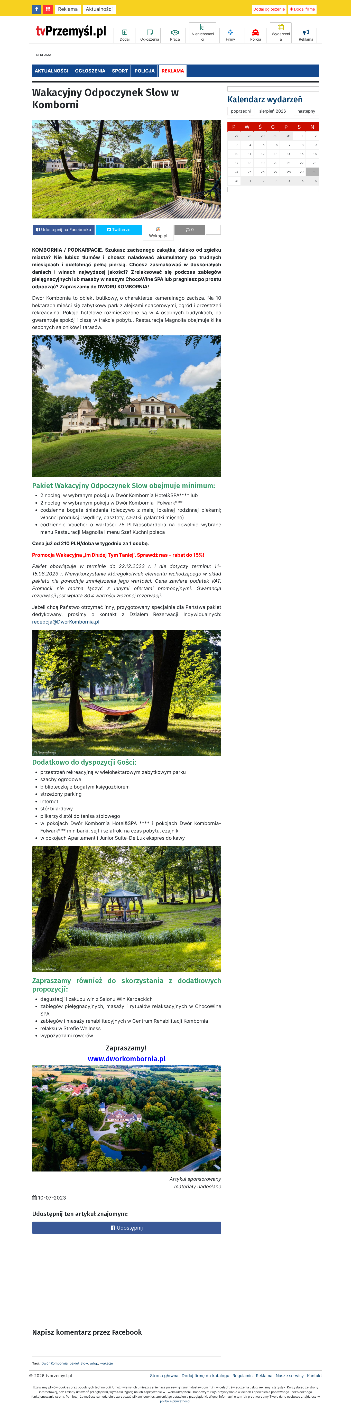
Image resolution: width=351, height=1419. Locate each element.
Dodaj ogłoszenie (269, 9)
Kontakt (314, 1375)
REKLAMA (173, 71)
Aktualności (99, 9)
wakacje (106, 1363)
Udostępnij (129, 1228)
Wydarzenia (281, 36)
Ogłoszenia (149, 39)
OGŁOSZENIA (90, 71)
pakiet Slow (79, 1363)
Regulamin (243, 1375)
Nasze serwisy (290, 1375)
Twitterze (120, 229)
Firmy (230, 39)
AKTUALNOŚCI (51, 71)
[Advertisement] (77, 1280)
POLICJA (145, 71)
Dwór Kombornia (54, 1363)
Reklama (68, 9)
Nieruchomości (203, 36)
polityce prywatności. (175, 1401)
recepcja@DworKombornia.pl (65, 622)
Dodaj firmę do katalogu (205, 1375)
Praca (175, 39)
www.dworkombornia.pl (126, 1059)
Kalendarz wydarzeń (265, 99)
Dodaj (125, 39)
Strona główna (164, 1375)
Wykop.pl (158, 235)
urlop (94, 1363)
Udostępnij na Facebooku (65, 229)
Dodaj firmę (304, 9)
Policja (255, 39)
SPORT (120, 71)
